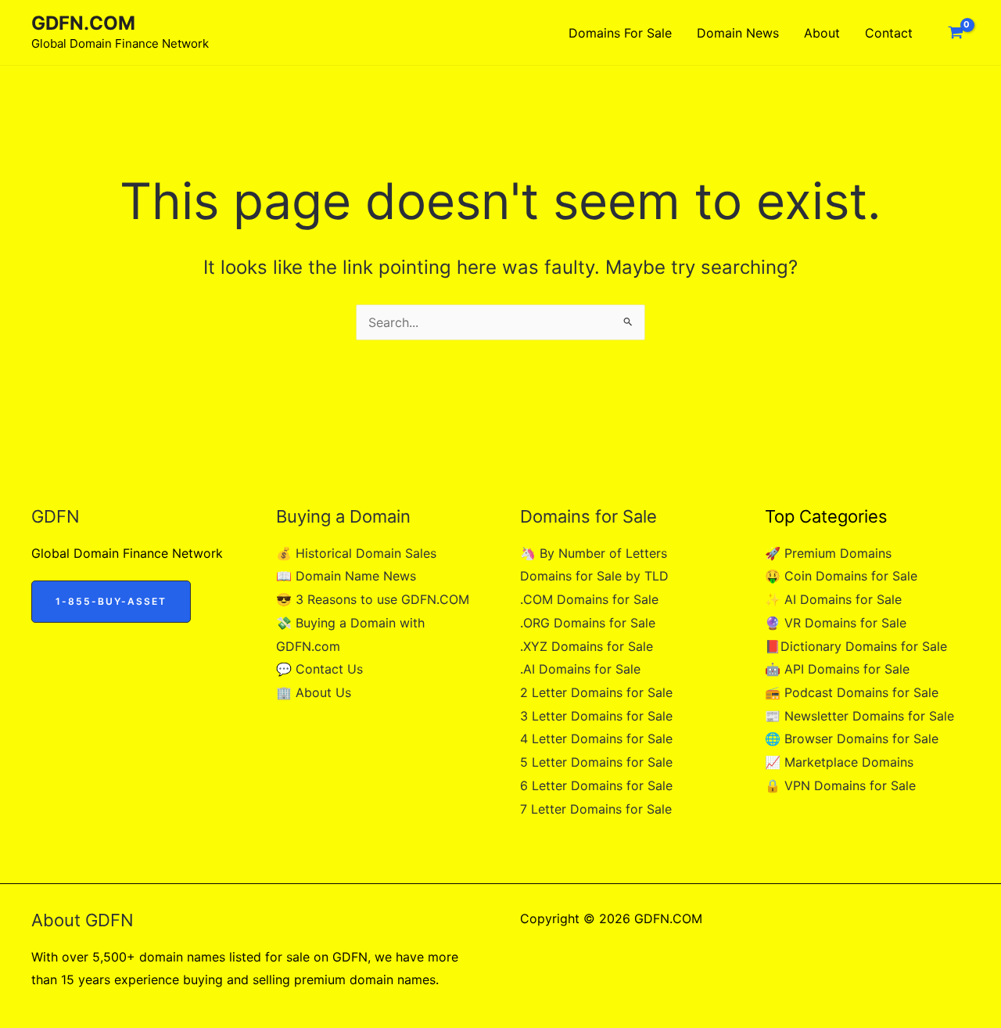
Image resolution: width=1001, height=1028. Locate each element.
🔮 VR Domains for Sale (835, 623)
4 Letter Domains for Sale (596, 738)
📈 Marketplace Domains (839, 762)
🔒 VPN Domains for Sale (840, 785)
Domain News (738, 33)
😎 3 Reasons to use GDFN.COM (372, 599)
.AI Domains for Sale (580, 669)
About (822, 33)
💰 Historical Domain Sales (356, 553)
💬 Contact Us (319, 669)
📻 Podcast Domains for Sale (851, 692)
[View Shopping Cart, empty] (955, 33)
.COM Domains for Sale (589, 599)
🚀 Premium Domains (828, 553)
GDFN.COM (83, 23)
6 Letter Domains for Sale (596, 785)
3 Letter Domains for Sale (596, 716)
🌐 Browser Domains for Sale (851, 738)
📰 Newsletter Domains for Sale (859, 716)
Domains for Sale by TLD (594, 576)
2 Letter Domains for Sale (596, 692)
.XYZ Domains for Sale (586, 646)
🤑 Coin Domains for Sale (841, 576)
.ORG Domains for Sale (587, 623)
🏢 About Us (313, 692)
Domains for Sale (620, 33)
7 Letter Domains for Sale (596, 809)
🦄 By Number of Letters (593, 553)
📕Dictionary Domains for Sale (856, 646)
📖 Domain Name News (346, 576)
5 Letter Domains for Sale (596, 762)
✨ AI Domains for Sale (833, 599)
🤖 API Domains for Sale (837, 669)
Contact (889, 33)
